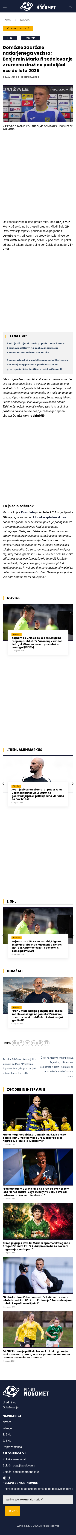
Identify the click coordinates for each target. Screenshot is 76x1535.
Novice (25, 20)
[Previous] (4, 632)
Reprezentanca (12, 1446)
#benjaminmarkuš (18, 28)
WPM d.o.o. (23, 1525)
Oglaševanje (11, 1407)
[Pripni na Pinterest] (40, 1043)
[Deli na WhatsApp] (15, 1043)
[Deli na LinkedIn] (46, 1043)
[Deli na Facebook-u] (21, 1043)
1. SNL (10, 38)
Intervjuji (8, 1428)
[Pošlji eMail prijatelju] (34, 1043)
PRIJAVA (12, 1510)
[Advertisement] (38, 175)
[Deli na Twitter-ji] (27, 1043)
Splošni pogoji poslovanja (19, 1465)
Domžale (30, 38)
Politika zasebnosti (14, 1459)
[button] (5, 6)
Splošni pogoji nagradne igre (21, 1471)
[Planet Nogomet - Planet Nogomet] (38, 6)
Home (7, 20)
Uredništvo (9, 1402)
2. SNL (7, 1440)
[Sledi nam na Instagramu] (4, 1478)
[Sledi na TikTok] (9, 1478)
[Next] (72, 632)
